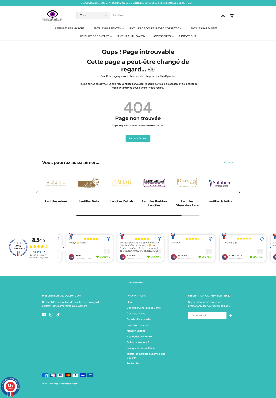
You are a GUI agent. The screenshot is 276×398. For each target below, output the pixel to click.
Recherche (133, 363)
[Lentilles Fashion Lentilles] (154, 183)
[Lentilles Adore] (56, 183)
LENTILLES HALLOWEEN (131, 36)
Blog (129, 302)
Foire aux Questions (138, 325)
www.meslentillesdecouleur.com (63, 384)
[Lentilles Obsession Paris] (187, 183)
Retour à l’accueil (138, 138)
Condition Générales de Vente (144, 307)
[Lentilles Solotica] (220, 183)
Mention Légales (136, 330)
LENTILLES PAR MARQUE (69, 28)
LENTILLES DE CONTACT (94, 36)
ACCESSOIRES (162, 36)
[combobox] (140, 15)
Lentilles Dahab (121, 201)
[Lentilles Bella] (88, 183)
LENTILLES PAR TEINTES (106, 28)
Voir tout (229, 162)
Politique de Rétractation (141, 348)
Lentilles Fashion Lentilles (154, 203)
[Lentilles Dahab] (121, 183)
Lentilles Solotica (220, 201)
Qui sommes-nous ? (138, 342)
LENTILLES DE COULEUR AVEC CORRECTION (155, 28)
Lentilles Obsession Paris (187, 203)
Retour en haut (136, 282)
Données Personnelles (139, 319)
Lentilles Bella (89, 201)
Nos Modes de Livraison (140, 336)
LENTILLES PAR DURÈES (203, 28)
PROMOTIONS (187, 36)
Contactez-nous (136, 313)
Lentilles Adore (56, 201)
